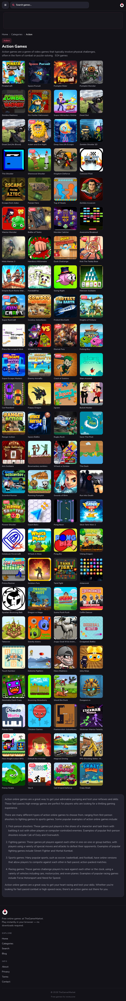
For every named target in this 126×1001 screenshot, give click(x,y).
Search (5, 948)
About (5, 966)
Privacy (6, 971)
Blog (4, 953)
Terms (5, 976)
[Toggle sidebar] (5, 5)
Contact (6, 981)
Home (5, 34)
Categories (16, 34)
